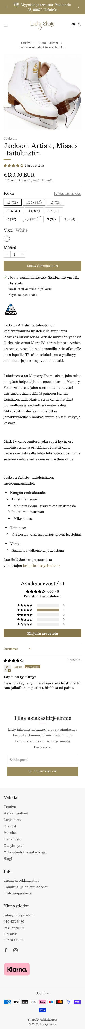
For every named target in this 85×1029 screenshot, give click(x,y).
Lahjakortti (13, 819)
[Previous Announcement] (6, 7)
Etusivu (26, 42)
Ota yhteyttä (13, 845)
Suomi (40, 993)
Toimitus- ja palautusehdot (26, 887)
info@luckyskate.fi (19, 915)
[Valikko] (6, 25)
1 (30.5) (34, 210)
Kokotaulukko (67, 193)
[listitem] (42, 7)
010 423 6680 (14, 921)
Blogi (8, 858)
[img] (14, 660)
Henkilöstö (12, 839)
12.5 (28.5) (34, 202)
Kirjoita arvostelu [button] (42, 633)
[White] (7, 238)
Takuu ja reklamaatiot (21, 880)
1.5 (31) (53, 210)
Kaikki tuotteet (16, 813)
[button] (14, 165)
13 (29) (55, 202)
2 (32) (11, 219)
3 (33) (51, 219)
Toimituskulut (16, 180)
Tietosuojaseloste (18, 893)
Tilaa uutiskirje (42, 771)
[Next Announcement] (78, 7)
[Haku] (79, 25)
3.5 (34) (69, 219)
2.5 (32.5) (32, 219)
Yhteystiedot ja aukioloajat (25, 852)
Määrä (10, 247)
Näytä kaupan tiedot (22, 294)
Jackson (10, 138)
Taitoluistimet (48, 42)
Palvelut (10, 832)
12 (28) (12, 202)
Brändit (10, 826)
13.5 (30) (13, 210)
